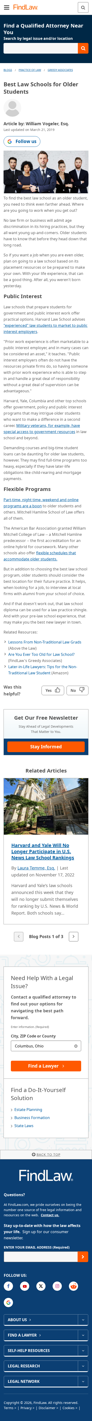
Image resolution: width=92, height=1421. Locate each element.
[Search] (83, 7)
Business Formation (32, 1117)
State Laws (23, 1125)
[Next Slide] (73, 936)
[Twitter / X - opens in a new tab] (41, 1286)
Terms (8, 1408)
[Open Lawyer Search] (46, 48)
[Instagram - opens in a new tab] (57, 1286)
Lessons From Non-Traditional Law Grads (44, 642)
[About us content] (83, 1320)
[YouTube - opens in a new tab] (24, 1286)
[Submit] (83, 1256)
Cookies (69, 1408)
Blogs (8, 70)
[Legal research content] (83, 1366)
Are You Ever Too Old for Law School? (41, 654)
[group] (46, 860)
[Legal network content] (83, 1381)
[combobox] (46, 1046)
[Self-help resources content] (83, 1350)
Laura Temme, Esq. (36, 868)
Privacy (26, 1408)
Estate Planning (28, 1109)
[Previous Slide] (18, 936)
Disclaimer (47, 1408)
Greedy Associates (60, 70)
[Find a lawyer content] (83, 1335)
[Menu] (6, 7)
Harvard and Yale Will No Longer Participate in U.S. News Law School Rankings (42, 851)
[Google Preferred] (8, 1302)
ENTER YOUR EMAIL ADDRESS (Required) (37, 1247)
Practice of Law (30, 70)
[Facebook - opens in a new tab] (8, 1286)
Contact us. (50, 1215)
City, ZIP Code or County (33, 1036)
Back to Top (48, 1154)
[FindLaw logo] (27, 7)
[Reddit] (73, 1286)
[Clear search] (76, 1046)
